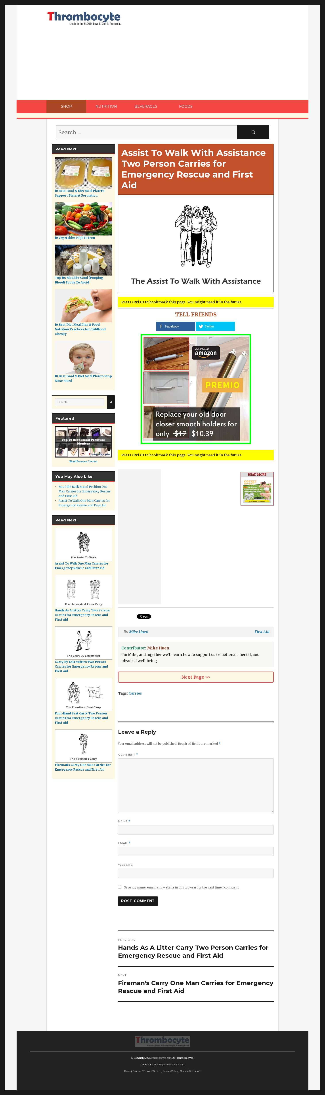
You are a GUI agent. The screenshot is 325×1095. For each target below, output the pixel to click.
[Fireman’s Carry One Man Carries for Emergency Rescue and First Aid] (83, 746)
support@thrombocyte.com (169, 1064)
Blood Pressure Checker (83, 461)
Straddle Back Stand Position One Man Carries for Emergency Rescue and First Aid (85, 491)
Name (124, 821)
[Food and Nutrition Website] (84, 18)
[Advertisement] (162, 67)
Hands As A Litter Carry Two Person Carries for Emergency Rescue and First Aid (82, 615)
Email (124, 843)
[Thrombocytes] (162, 1041)
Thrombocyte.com (161, 1058)
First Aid (262, 632)
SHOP (66, 106)
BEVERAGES (146, 106)
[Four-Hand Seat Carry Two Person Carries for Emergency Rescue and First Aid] (83, 694)
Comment (128, 754)
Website (125, 864)
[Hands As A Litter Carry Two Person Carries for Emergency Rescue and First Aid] (83, 591)
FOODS (186, 106)
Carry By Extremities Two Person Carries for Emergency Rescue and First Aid (81, 666)
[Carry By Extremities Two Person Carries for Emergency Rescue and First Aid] (83, 643)
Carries (135, 693)
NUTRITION (106, 106)
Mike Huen (138, 632)
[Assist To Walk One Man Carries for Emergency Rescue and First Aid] (83, 544)
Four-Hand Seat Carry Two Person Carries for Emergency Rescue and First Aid (81, 718)
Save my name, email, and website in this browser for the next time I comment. (181, 887)
